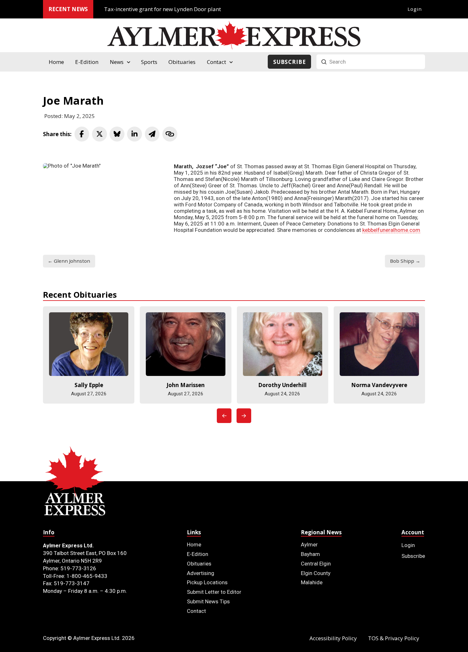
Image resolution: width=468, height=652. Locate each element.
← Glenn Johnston (69, 261)
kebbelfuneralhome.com (391, 230)
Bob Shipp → (405, 261)
